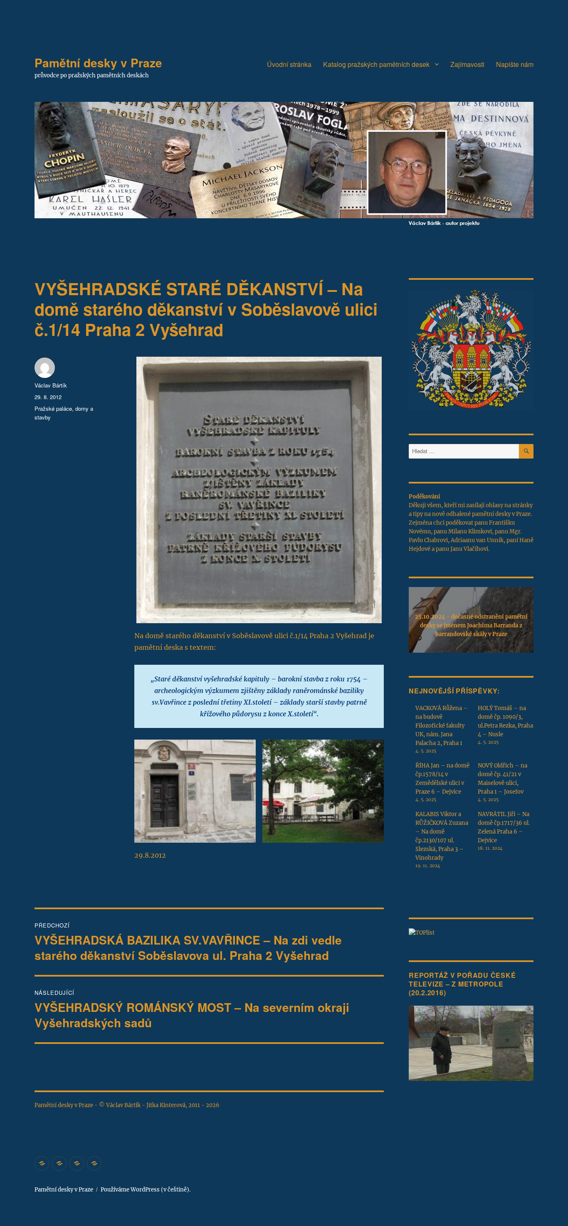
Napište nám (514, 64)
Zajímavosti (467, 64)
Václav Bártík (51, 385)
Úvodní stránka (289, 64)
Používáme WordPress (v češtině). (145, 1189)
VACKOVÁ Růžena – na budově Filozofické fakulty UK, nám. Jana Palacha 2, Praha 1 (441, 726)
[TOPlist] (422, 932)
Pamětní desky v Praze (98, 62)
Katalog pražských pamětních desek (376, 64)
